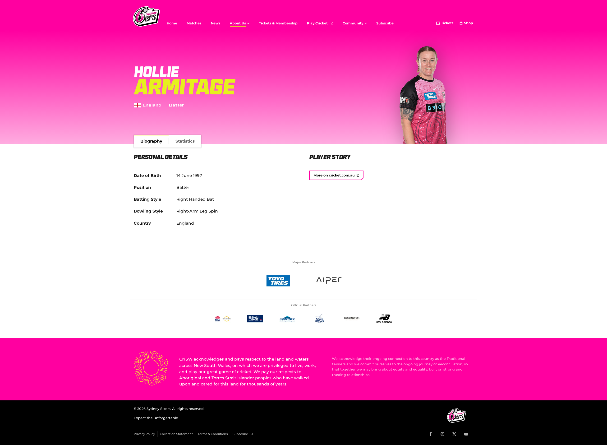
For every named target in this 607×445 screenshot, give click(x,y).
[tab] (151, 141)
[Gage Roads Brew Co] (319, 319)
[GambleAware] (255, 319)
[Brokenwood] (352, 319)
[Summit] (287, 319)
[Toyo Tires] (278, 281)
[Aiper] (329, 281)
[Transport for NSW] (223, 319)
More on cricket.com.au (334, 175)
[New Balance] (384, 319)
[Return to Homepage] (146, 16)
